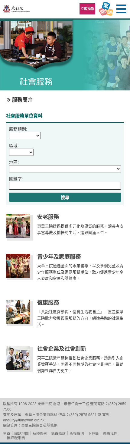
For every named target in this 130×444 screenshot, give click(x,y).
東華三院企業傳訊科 (41, 414)
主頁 (6, 433)
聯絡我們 (110, 433)
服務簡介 (22, 99)
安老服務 (48, 217)
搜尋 (65, 197)
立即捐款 (87, 8)
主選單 (121, 9)
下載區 (93, 433)
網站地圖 (21, 433)
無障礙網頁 (16, 437)
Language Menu (106, 9)
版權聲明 (77, 433)
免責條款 (58, 433)
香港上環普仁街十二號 (71, 403)
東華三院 (16, 11)
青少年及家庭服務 (59, 256)
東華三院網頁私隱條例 (39, 425)
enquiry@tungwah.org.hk (23, 419)
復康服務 (48, 302)
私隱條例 (40, 433)
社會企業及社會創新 (61, 348)
